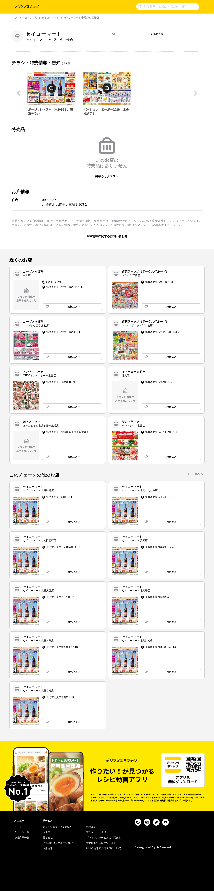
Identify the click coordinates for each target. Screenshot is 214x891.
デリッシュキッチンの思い (58, 826)
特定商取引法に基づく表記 (101, 842)
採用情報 (48, 848)
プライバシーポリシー (98, 832)
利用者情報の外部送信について (103, 848)
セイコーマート (50, 17)
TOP (15, 17)
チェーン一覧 (29, 17)
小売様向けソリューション (58, 842)
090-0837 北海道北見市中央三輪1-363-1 (64, 202)
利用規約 (91, 826)
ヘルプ (46, 832)
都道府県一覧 (21, 837)
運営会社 (48, 837)
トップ (18, 826)
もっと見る (193, 474)
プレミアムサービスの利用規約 (103, 837)
